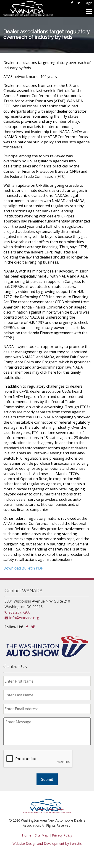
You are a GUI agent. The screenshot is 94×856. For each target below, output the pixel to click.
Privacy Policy (62, 835)
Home (26, 835)
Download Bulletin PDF (23, 568)
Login (88, 3)
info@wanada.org (23, 617)
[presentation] (38, 759)
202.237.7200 (19, 612)
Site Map (41, 835)
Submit (47, 779)
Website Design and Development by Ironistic (47, 843)
